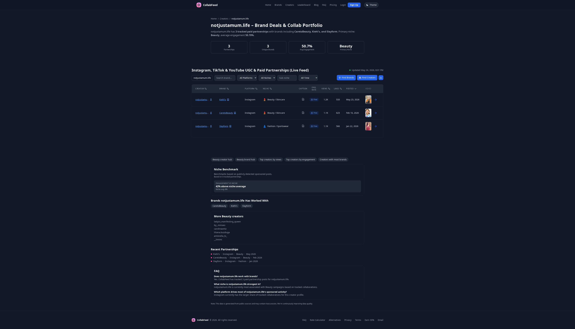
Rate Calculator (317, 320)
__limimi (218, 239)
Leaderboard (304, 4)
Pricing (333, 4)
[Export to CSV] (381, 77)
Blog (316, 4)
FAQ (324, 4)
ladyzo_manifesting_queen (227, 221)
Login (343, 4)
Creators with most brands (333, 159)
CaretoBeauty (219, 205)
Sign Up (354, 4)
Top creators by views (270, 159)
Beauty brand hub (246, 159)
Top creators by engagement (300, 159)
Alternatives (335, 320)
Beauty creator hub (222, 159)
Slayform (246, 205)
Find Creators (369, 77)
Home (268, 4)
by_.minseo (219, 225)
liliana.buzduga (222, 232)
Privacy (347, 320)
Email (380, 320)
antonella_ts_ (220, 235)
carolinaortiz (220, 228)
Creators (289, 4)
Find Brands (348, 77)
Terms (358, 320)
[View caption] (303, 99)
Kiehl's (234, 205)
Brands (278, 4)
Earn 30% (369, 320)
